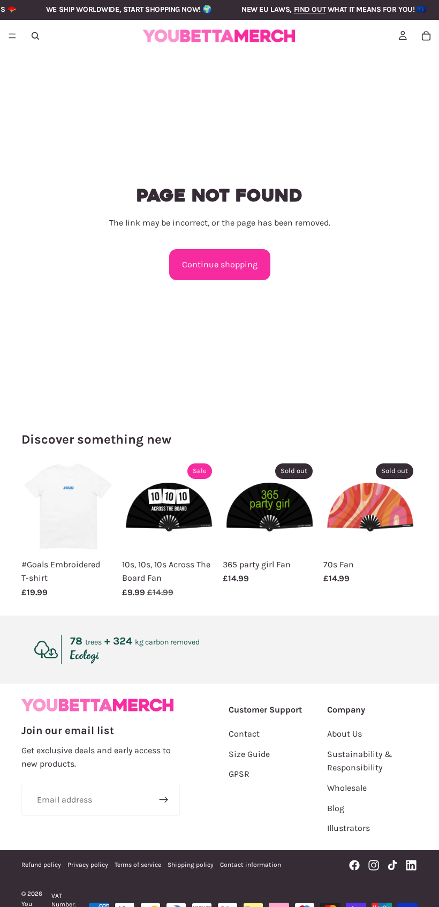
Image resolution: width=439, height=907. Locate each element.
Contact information (250, 864)
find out (310, 9)
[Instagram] (373, 865)
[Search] (35, 36)
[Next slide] (104, 506)
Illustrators (348, 828)
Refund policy (41, 864)
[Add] (199, 536)
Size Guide (249, 754)
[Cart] (426, 36)
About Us (344, 734)
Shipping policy (191, 864)
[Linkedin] (411, 865)
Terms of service (138, 864)
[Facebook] (354, 865)
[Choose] (99, 536)
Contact (244, 734)
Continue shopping (220, 264)
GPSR (239, 774)
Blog (335, 808)
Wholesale (347, 788)
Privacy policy (87, 864)
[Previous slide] (33, 506)
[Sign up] (164, 800)
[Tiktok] (392, 865)
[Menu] (12, 36)
